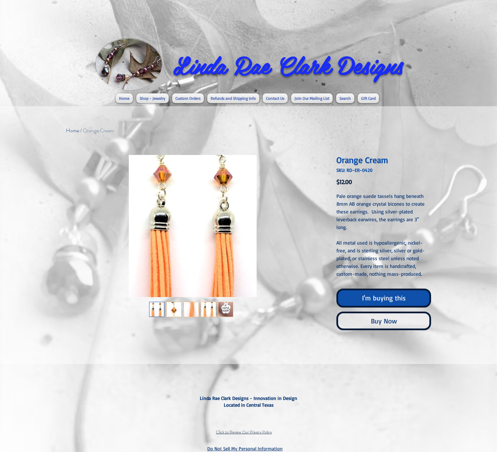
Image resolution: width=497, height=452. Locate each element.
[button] (152, 98)
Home (72, 130)
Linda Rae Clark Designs (288, 65)
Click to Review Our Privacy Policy (244, 432)
